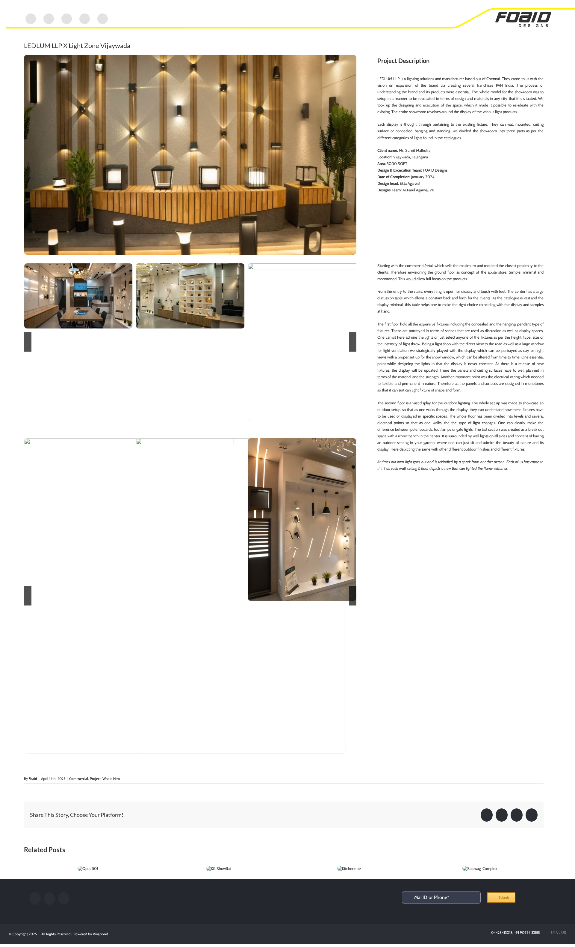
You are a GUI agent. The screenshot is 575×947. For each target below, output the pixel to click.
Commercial (78, 778)
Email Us (557, 932)
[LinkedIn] (49, 898)
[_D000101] (302, 519)
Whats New (111, 778)
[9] (190, 295)
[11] (78, 295)
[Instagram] (63, 898)
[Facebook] (35, 898)
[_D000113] (241, 595)
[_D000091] (129, 595)
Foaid (33, 778)
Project (95, 778)
